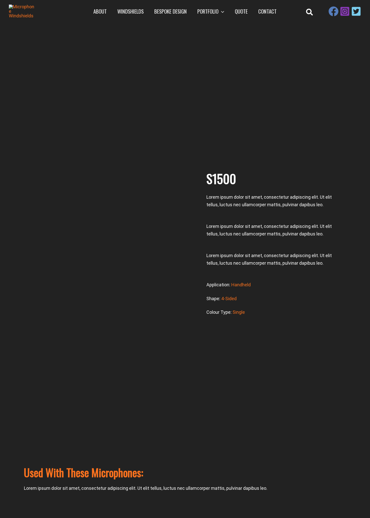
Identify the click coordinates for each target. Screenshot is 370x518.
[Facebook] (333, 11)
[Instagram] (345, 11)
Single (239, 312)
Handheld (241, 284)
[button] (221, 11)
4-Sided (229, 298)
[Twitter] (356, 11)
